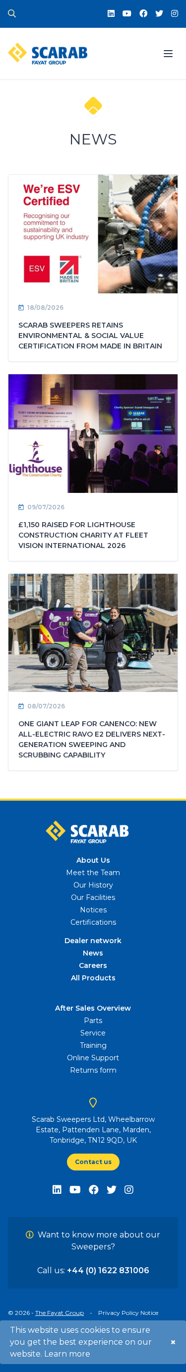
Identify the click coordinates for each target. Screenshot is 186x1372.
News (93, 953)
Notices (93, 909)
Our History (93, 885)
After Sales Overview (93, 1008)
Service (93, 1033)
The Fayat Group (59, 1312)
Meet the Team (93, 872)
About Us (93, 860)
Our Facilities (93, 897)
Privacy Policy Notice (128, 1312)
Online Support (93, 1057)
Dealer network (93, 940)
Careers (93, 965)
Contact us (93, 1162)
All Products (93, 977)
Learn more (67, 1354)
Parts (93, 1020)
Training (93, 1045)
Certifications (93, 922)
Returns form (93, 1070)
